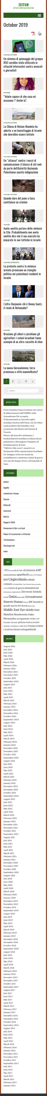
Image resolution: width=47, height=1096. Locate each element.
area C (31, 575)
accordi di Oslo (16, 570)
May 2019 (8, 923)
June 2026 (8, 652)
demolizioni (32, 588)
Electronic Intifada (31, 591)
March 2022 (9, 815)
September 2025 (11, 681)
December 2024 (11, 710)
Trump (31, 625)
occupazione (23, 618)
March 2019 (9, 929)
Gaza (13, 596)
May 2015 (8, 1072)
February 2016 (10, 1047)
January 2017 (10, 1012)
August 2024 (9, 722)
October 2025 (10, 678)
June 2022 (8, 805)
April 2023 (8, 773)
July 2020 (8, 878)
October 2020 (10, 869)
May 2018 (8, 961)
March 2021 (9, 853)
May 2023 (8, 770)
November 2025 (11, 674)
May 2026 (8, 655)
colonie (8, 584)
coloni (31, 579)
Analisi (7, 55)
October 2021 (10, 830)
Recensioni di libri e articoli (14, 528)
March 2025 (9, 700)
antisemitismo (10, 574)
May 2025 (8, 694)
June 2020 (8, 881)
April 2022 (8, 811)
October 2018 (10, 945)
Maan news (31, 606)
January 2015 (10, 1085)
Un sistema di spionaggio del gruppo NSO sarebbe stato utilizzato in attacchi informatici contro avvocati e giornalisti (23, 64)
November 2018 (11, 942)
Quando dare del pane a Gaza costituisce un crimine (19, 200)
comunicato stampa (11, 493)
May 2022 (8, 808)
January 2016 (10, 1050)
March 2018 (9, 967)
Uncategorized (9, 545)
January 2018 (10, 974)
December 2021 (11, 824)
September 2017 (11, 987)
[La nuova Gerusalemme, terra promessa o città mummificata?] (23, 360)
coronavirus (17, 584)
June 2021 (8, 843)
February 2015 (10, 1082)
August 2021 (9, 837)
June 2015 (8, 1069)
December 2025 (11, 671)
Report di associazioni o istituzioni (17, 534)
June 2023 (8, 767)
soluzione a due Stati (19, 626)
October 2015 (10, 1060)
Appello (6, 487)
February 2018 (10, 971)
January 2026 (10, 668)
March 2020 (9, 891)
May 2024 (8, 732)
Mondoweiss (20, 614)
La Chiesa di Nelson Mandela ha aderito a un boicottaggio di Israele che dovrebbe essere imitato (23, 130)
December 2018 (11, 939)
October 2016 (10, 1022)
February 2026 (10, 665)
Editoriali (7, 505)
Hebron (25, 602)
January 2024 (10, 745)
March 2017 (9, 1006)
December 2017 (11, 977)
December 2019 (11, 901)
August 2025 (9, 684)
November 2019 (11, 904)
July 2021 (8, 840)
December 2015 (11, 1053)
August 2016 (9, 1028)
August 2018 (9, 951)
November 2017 (11, 980)
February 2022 (10, 818)
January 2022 (10, 821)
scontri (36, 622)
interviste (14, 262)
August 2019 (9, 913)
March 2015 (9, 1079)
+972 (6, 570)
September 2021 (11, 834)
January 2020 (10, 897)
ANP (38, 570)
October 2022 (10, 792)
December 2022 (11, 786)
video (6, 551)
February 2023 (10, 780)
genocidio (21, 597)
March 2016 (9, 1044)
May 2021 (8, 846)
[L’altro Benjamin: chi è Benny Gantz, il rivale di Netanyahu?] (23, 296)
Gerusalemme (33, 596)
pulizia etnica (25, 622)
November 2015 (11, 1057)
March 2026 (9, 662)
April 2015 (8, 1076)
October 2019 (10, 907)
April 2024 (8, 735)
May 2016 (8, 1037)
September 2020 (11, 872)
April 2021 (8, 850)
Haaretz (8, 602)
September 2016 (11, 1025)
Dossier (6, 499)
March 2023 (9, 776)
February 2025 (10, 703)
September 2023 (11, 757)
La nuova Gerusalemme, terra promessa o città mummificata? (21, 370)
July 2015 (8, 1066)
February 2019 (10, 932)
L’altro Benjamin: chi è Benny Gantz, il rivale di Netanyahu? (23, 306)
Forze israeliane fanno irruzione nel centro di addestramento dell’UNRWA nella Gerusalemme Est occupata (23, 413)
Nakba (31, 614)
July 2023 (8, 764)
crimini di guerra (16, 587)
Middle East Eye (14, 610)
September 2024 (11, 719)
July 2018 (8, 955)
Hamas (18, 602)
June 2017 (8, 996)
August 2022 (9, 799)
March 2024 (9, 738)
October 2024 (10, 716)
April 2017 (8, 1002)
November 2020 (11, 866)
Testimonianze (9, 539)
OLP (37, 619)
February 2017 (10, 1009)
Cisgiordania (17, 579)
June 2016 (8, 1034)
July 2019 (8, 917)
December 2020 (11, 862)
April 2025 (8, 697)
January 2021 (10, 859)
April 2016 (8, 1041)
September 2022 (11, 796)
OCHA (33, 618)
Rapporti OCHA (9, 522)
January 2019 (10, 936)
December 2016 (11, 1015)
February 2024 (10, 741)
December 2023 (11, 748)
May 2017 (8, 999)
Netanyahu (10, 618)
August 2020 (9, 875)
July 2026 (8, 649)
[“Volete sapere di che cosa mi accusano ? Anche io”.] (23, 88)
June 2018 (8, 958)
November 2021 (11, 827)
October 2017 (10, 983)
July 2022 (8, 802)
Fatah (6, 597)
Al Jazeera (29, 570)
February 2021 (10, 856)
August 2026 (9, 646)
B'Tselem (38, 575)
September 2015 (11, 1063)
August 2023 (9, 760)
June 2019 (8, 920)
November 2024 (11, 713)
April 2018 (8, 964)
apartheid (23, 574)
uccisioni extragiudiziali (23, 629)
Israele (37, 601)
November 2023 (11, 751)
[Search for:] (23, 390)
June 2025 (8, 690)
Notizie (13, 55)
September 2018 (11, 948)
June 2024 (8, 729)
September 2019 (11, 910)
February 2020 (10, 894)
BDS (6, 579)
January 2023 (10, 783)
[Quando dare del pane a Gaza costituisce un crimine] (23, 190)
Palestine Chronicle (11, 622)
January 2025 (10, 706)
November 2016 (11, 1018)
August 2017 (9, 990)
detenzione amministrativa (12, 592)
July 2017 (8, 993)
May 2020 (8, 885)
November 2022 (11, 789)
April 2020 (8, 888)
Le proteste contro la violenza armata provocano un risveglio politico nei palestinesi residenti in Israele (22, 272)
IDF (31, 601)
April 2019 (8, 926)
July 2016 (8, 1031)
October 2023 (10, 754)
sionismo (7, 626)
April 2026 (8, 659)
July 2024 (8, 725)
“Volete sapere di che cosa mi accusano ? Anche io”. (20, 98)
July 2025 (8, 687)
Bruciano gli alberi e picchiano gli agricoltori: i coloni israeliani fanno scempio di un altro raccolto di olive (23, 338)
